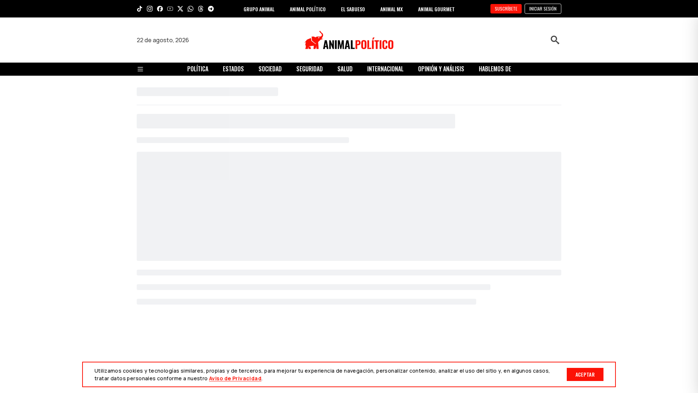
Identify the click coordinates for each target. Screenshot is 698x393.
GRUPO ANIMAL (259, 9)
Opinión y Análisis (441, 68)
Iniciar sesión (543, 8)
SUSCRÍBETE (506, 8)
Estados (233, 68)
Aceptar (585, 374)
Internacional (385, 68)
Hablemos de (495, 68)
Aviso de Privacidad (235, 378)
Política (197, 68)
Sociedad (270, 68)
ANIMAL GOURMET (436, 9)
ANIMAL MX (391, 9)
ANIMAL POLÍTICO (308, 9)
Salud (345, 68)
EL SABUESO (353, 9)
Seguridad (309, 68)
